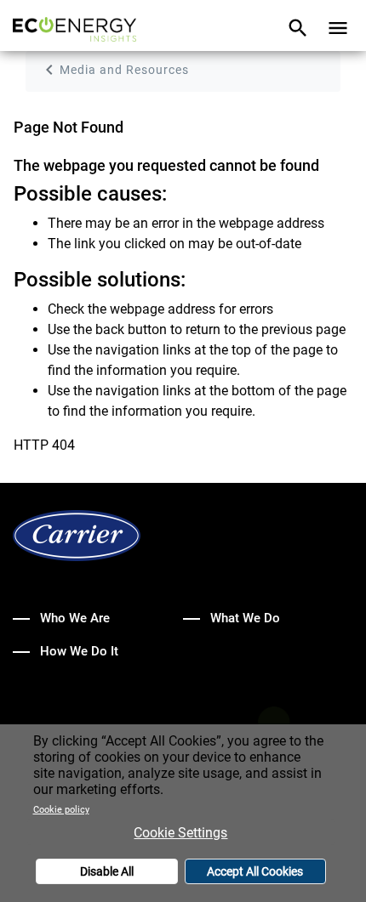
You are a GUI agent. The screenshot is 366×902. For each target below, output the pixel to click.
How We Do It (79, 651)
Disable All (107, 871)
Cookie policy (61, 809)
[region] (183, 813)
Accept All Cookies (255, 871)
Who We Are (75, 618)
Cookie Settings (180, 833)
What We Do (245, 618)
